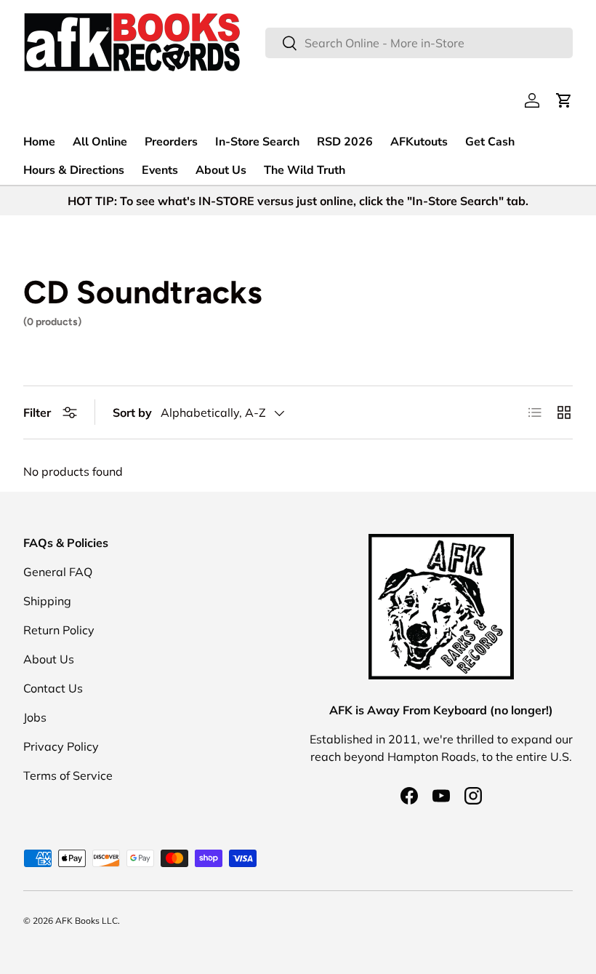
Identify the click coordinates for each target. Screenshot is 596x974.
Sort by (132, 412)
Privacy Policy (61, 746)
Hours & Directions (73, 170)
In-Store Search (257, 142)
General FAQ (57, 571)
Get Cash (490, 142)
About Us (221, 170)
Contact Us (53, 688)
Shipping (47, 601)
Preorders (171, 142)
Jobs (35, 717)
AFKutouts (419, 142)
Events (160, 170)
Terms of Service (68, 775)
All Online (100, 142)
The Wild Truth (304, 170)
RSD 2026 (345, 142)
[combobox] (419, 43)
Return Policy (58, 630)
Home (39, 142)
